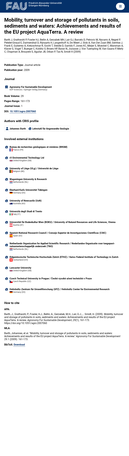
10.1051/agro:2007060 (23, 111)
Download (19, 344)
